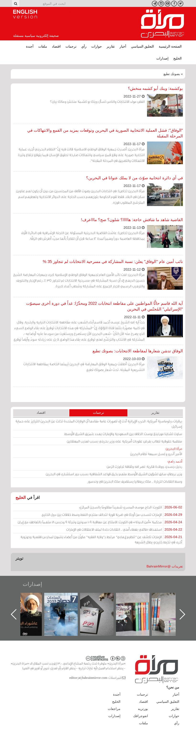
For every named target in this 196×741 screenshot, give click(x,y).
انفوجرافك (140, 716)
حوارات (96, 46)
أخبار (123, 46)
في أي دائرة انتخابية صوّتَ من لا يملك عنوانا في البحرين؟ (134, 178)
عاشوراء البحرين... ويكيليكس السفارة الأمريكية (65, 603)
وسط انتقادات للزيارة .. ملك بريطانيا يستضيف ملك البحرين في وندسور (134, 481)
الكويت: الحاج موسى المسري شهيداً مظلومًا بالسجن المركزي (130, 507)
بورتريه (143, 709)
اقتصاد (56, 46)
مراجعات (114, 709)
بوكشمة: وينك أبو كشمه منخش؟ (155, 88)
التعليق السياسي (142, 46)
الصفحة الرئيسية (170, 46)
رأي (84, 46)
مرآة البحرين (162, 23)
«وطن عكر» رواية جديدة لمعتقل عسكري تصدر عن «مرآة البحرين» (136, 606)
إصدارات (162, 58)
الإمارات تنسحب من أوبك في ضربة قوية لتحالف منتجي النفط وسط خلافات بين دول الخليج (112, 514)
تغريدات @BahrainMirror (165, 566)
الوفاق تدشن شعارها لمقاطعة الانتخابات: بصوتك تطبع (138, 351)
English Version (25, 14)
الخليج (177, 58)
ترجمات (70, 46)
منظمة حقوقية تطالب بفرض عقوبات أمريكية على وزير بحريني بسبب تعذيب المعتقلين (124, 441)
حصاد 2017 (101, 598)
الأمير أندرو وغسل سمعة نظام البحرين (156, 451)
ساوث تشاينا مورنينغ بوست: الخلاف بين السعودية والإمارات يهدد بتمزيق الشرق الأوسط (123, 433)
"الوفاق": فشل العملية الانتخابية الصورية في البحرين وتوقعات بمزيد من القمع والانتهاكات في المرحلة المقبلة (105, 133)
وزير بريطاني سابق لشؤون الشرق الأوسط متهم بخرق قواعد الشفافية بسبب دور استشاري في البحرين (114, 473)
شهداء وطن (29, 598)
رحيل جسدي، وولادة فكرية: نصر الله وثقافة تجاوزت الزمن (144, 464)
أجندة (29, 46)
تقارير (111, 46)
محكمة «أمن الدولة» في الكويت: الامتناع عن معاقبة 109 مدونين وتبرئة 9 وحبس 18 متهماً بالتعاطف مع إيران (100, 521)
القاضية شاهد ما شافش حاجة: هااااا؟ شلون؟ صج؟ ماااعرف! (132, 220)
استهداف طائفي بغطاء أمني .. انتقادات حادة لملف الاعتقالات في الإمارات (124, 529)
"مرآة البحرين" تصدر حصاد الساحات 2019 (172, 603)
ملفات (42, 46)
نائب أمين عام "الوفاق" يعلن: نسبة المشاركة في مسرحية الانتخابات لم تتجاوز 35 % (113, 261)
